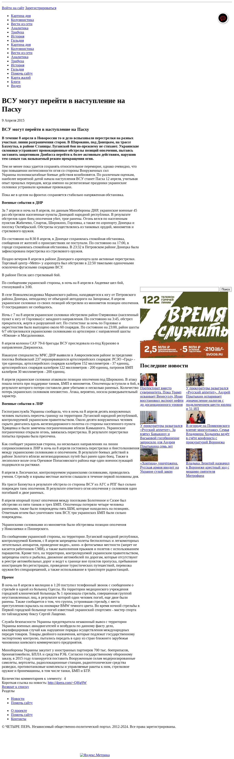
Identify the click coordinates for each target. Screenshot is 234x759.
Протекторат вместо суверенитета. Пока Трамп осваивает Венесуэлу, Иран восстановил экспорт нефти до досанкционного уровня (161, 396)
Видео (16, 86)
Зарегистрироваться (40, 8)
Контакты (18, 719)
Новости (17, 699)
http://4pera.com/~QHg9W (67, 683)
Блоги (15, 82)
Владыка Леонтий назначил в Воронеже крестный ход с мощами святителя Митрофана (207, 469)
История (17, 36)
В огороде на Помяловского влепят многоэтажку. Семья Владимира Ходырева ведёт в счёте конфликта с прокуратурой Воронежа (208, 434)
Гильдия (17, 40)
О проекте (19, 711)
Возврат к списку (15, 687)
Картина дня (21, 16)
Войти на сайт (13, 8)
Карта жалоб (21, 77)
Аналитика (19, 28)
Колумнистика (22, 20)
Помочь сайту (22, 73)
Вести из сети (21, 24)
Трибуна (17, 32)
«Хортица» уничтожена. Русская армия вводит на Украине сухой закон (159, 467)
